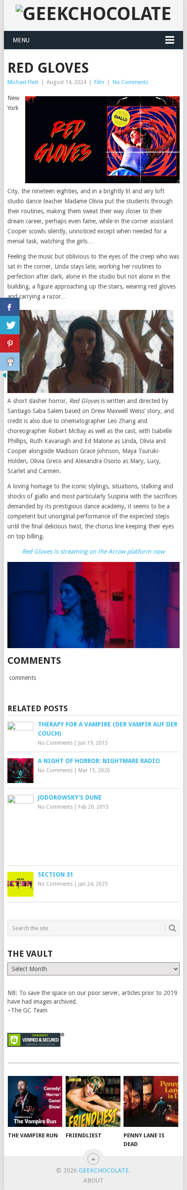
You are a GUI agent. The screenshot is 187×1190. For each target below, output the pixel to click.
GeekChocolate (104, 1170)
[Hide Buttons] (4, 377)
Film (99, 82)
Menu (21, 40)
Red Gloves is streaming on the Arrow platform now (93, 551)
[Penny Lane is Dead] (151, 1101)
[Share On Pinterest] (10, 343)
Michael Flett (22, 82)
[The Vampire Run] (35, 1101)
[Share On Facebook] (10, 307)
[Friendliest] (93, 1101)
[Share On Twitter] (10, 325)
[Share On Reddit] (10, 362)
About (93, 1180)
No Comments (130, 82)
